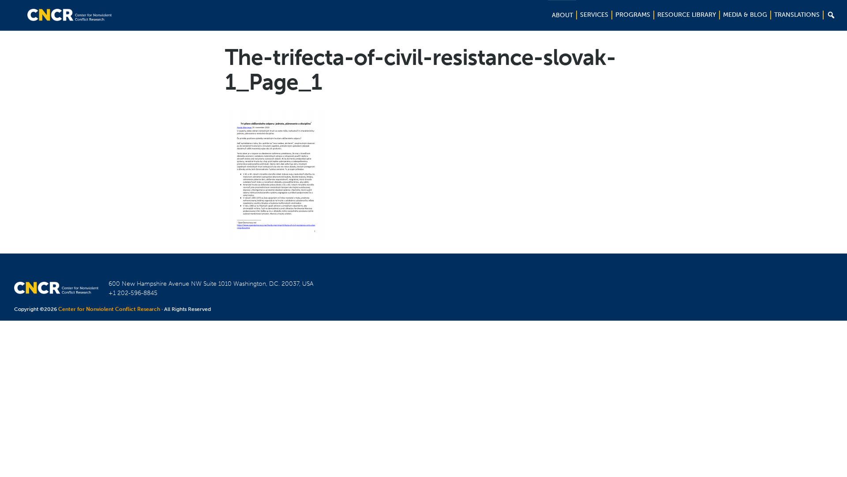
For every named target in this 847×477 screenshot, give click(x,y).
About (562, 15)
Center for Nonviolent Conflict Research (109, 309)
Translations (797, 15)
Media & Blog (745, 15)
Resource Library (686, 15)
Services (594, 15)
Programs (632, 15)
